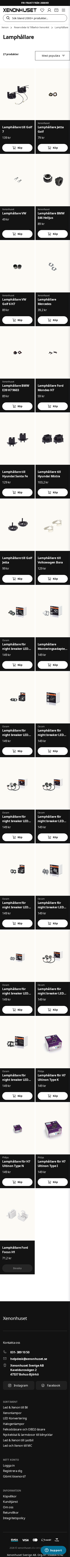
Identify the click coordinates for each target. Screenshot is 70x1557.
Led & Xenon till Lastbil (18, 1440)
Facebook (53, 1385)
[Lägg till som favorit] (42, 10)
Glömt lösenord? (14, 1476)
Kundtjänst (10, 1502)
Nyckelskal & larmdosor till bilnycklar (28, 1435)
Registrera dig (12, 1471)
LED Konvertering (15, 1418)
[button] (8, 18)
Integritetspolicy (14, 1518)
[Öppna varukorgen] (56, 10)
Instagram (21, 1385)
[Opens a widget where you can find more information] (53, 1550)
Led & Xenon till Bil (15, 1407)
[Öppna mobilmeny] (63, 10)
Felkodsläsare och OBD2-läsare (24, 1429)
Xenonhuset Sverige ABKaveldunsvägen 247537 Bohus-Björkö (27, 1369)
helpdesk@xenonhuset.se (28, 1359)
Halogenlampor (13, 1424)
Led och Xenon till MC (17, 1446)
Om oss (8, 1507)
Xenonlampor (12, 1413)
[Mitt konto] (49, 10)
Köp (20, 147)
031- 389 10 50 (19, 1352)
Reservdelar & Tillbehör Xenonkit (31, 27)
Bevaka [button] (17, 1268)
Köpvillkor (10, 1496)
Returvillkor (11, 1513)
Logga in (9, 1465)
